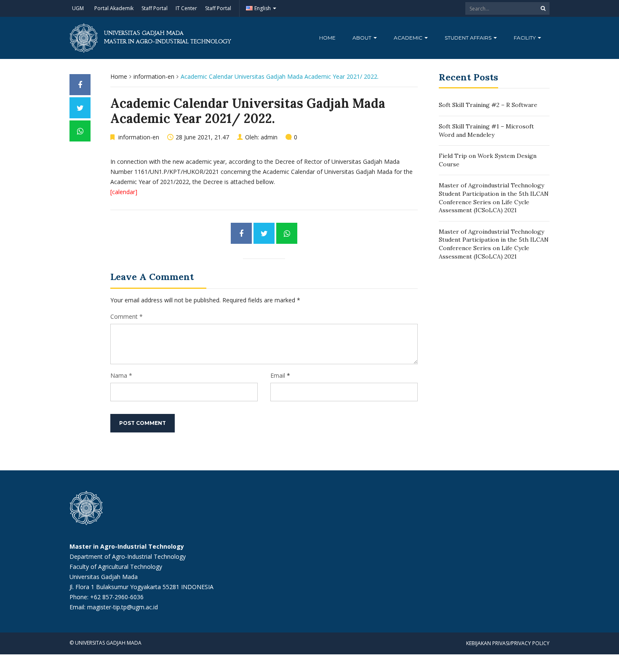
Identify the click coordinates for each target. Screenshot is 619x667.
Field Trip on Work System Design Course (487, 160)
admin (269, 137)
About (362, 38)
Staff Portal (154, 8)
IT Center (186, 8)
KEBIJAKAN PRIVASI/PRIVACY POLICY (508, 643)
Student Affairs (469, 38)
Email (277, 375)
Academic (409, 38)
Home (327, 38)
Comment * (126, 316)
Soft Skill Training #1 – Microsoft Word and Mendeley (486, 131)
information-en (153, 76)
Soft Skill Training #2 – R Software (488, 105)
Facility (525, 38)
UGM (78, 8)
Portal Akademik (113, 8)
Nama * (121, 375)
